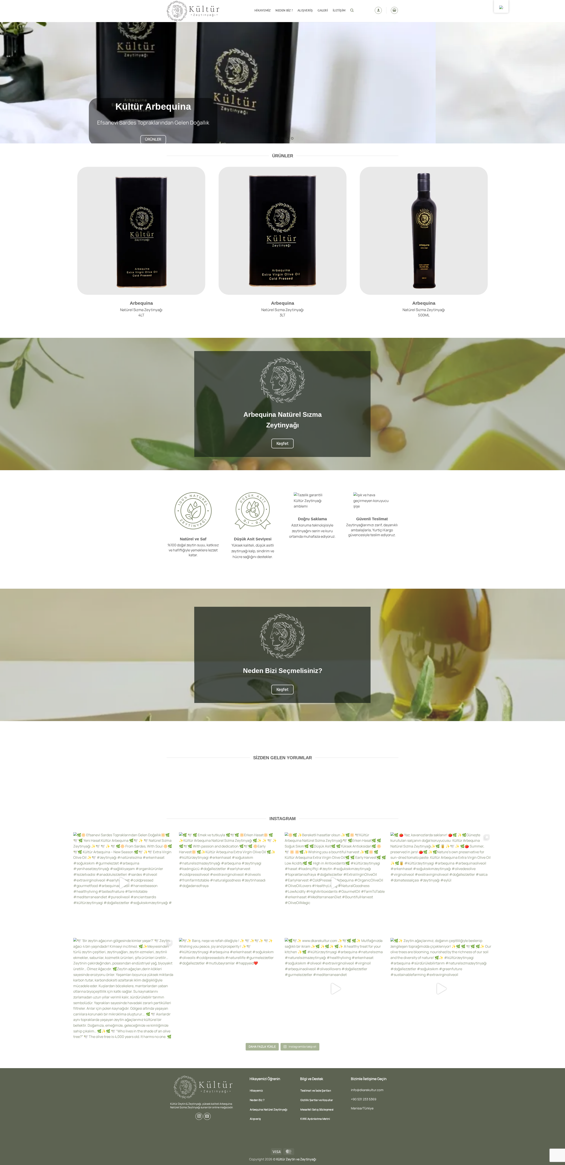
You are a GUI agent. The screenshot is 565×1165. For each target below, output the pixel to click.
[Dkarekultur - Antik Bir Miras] (207, 11)
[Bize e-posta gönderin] (207, 1116)
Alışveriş (305, 10)
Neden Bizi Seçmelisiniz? (282, 670)
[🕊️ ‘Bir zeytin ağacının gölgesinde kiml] (124, 988)
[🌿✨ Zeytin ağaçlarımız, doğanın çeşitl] (441, 988)
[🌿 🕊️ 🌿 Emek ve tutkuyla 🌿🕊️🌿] (229, 883)
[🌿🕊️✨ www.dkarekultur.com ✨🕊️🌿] (335, 988)
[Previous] (17, 83)
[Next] (548, 83)
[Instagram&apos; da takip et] (199, 1116)
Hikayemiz (262, 10)
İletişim (339, 10)
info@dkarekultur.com (367, 1090)
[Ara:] (352, 10)
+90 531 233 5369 (363, 1099)
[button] (378, 10)
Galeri (323, 10)
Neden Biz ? (284, 10)
